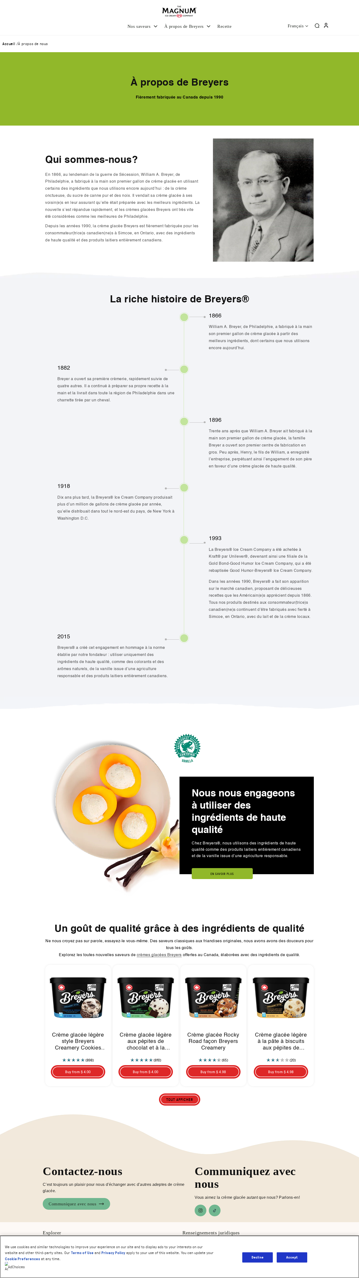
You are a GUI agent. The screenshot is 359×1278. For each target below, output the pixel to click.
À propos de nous (33, 43)
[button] (143, 26)
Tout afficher (179, 1099)
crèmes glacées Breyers (159, 955)
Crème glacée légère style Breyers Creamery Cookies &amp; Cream (78, 1041)
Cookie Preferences (22, 1259)
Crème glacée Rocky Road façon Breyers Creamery (213, 1041)
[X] (215, 1210)
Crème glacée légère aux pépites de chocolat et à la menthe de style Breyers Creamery (145, 1041)
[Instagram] (200, 1210)
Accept (292, 1257)
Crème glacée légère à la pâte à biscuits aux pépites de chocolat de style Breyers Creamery (281, 1041)
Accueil (8, 43)
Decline (258, 1257)
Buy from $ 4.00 (78, 1071)
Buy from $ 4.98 (213, 1071)
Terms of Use (82, 1253)
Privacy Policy (113, 1253)
